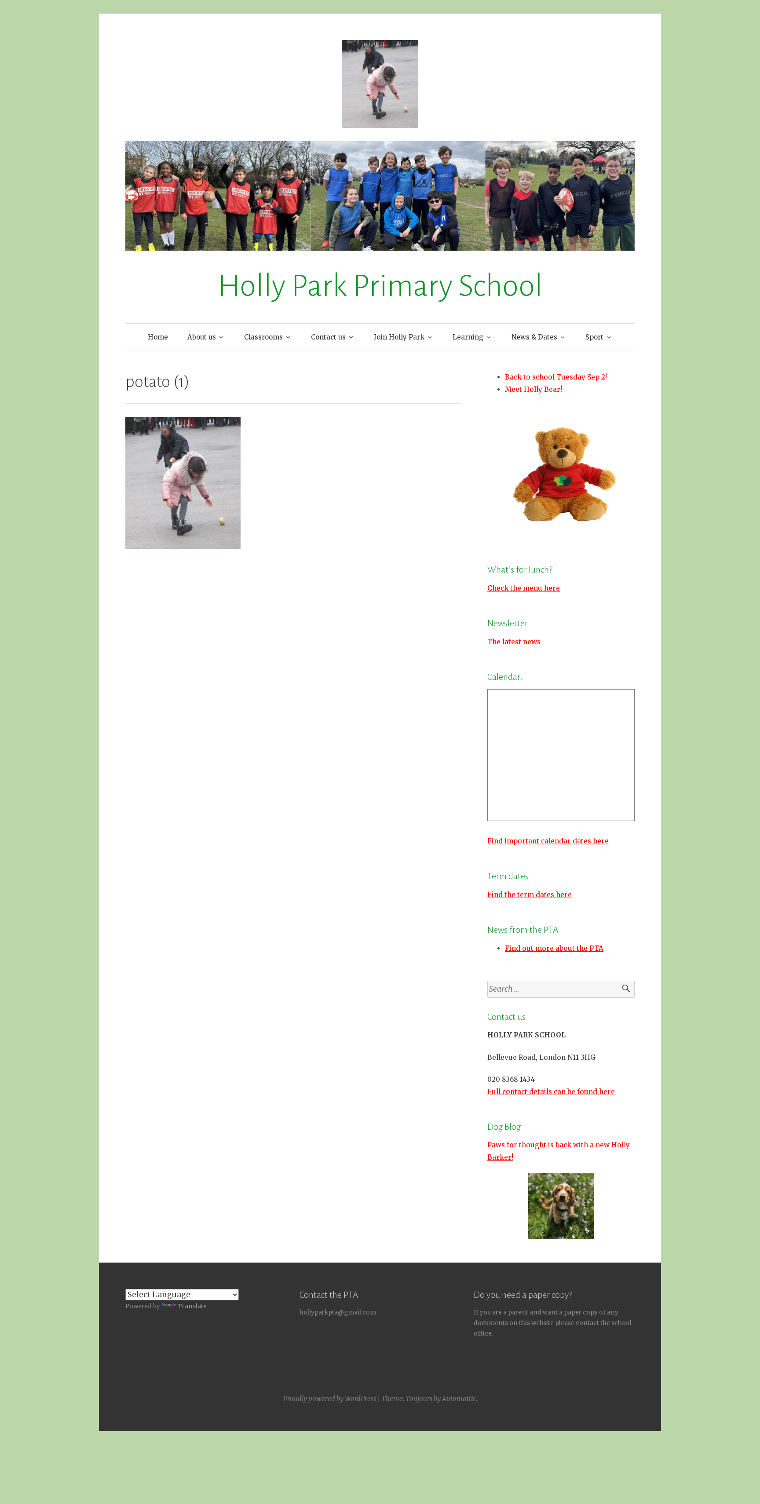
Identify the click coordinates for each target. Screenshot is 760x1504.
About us (201, 337)
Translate (192, 1306)
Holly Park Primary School (380, 286)
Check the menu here (523, 588)
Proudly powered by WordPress (329, 1398)
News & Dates (534, 337)
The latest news (514, 642)
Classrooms (263, 337)
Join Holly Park (399, 337)
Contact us (328, 337)
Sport (594, 337)
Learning (468, 337)
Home (158, 337)
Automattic (459, 1398)
